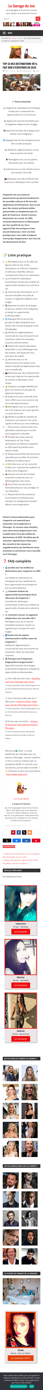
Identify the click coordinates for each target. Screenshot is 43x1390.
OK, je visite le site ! (19, 1386)
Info (37, 71)
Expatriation (9, 846)
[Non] (40, 1381)
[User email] (30, 832)
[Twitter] (24, 832)
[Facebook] (19, 832)
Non (31, 1386)
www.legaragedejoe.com (15, 825)
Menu (10, 33)
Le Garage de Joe (21, 6)
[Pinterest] (13, 832)
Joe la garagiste (25, 71)
